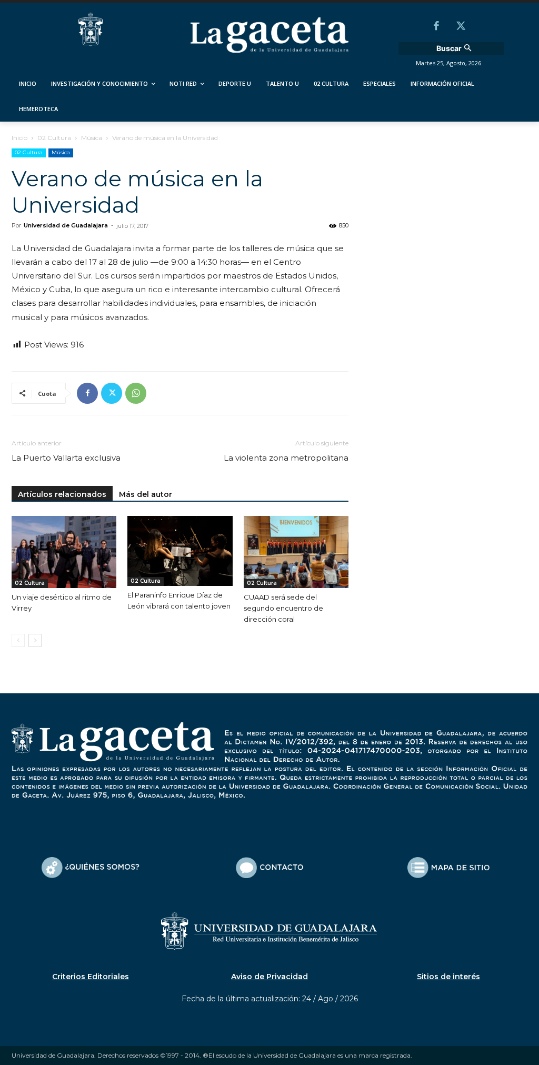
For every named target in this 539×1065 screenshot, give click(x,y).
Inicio (19, 138)
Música (91, 138)
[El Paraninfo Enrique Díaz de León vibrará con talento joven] (179, 551)
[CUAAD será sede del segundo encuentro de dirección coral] (296, 552)
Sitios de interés (448, 976)
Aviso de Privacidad (269, 976)
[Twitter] (460, 26)
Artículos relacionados (62, 494)
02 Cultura (54, 138)
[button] (455, 48)
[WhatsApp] (135, 393)
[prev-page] (18, 640)
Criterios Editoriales (90, 976)
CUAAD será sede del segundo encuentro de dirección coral (283, 608)
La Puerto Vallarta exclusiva (66, 458)
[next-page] (35, 640)
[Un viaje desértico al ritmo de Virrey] (64, 552)
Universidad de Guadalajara (66, 225)
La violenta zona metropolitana (286, 458)
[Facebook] (436, 26)
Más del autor (145, 494)
